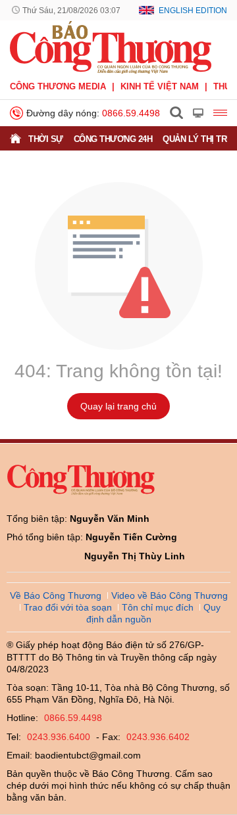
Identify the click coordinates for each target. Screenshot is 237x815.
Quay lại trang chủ (118, 406)
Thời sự (45, 139)
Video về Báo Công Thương (169, 595)
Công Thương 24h (113, 139)
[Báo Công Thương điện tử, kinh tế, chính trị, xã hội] (110, 46)
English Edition (193, 10)
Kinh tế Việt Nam (159, 86)
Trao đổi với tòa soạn (68, 607)
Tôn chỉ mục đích (158, 607)
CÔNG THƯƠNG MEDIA (58, 86)
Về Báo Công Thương (55, 595)
